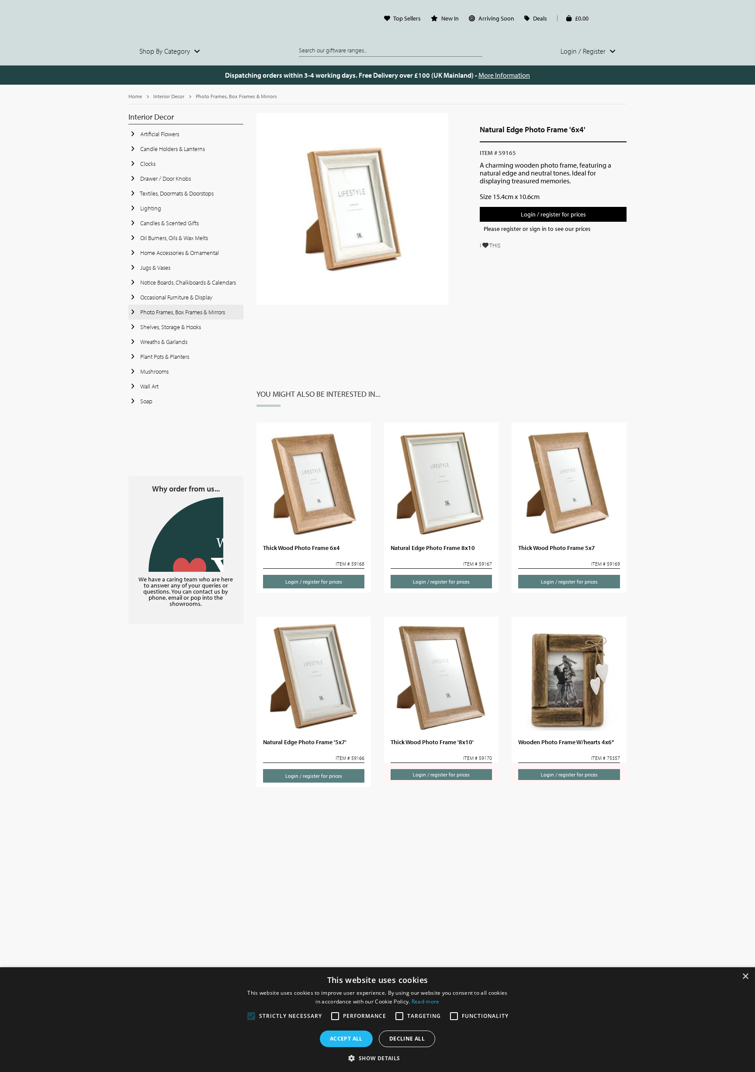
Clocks (147, 164)
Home (135, 96)
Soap (145, 401)
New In (450, 18)
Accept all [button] (346, 1038)
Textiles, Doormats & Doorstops (176, 193)
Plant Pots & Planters (164, 357)
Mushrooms (154, 371)
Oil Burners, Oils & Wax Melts (173, 238)
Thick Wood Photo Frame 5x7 (556, 548)
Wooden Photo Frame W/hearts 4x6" (566, 742)
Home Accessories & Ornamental (179, 253)
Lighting (150, 208)
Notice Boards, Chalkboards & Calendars (187, 282)
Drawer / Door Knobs (165, 178)
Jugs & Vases (154, 267)
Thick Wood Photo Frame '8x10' (432, 742)
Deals (540, 18)
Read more (426, 1001)
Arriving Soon (496, 18)
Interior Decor (168, 96)
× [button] (745, 976)
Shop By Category (165, 51)
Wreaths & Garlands (163, 342)
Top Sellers (407, 18)
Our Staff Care (186, 534)
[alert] (377, 1019)
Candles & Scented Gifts (169, 223)
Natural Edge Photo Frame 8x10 (433, 548)
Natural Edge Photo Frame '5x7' (304, 742)
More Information (504, 75)
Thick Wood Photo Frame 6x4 (301, 548)
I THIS (490, 245)
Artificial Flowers (159, 134)
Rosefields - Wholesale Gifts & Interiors (185, 20)
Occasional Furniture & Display (175, 297)
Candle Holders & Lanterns (172, 149)
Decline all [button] (407, 1038)
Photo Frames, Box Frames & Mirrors (236, 96)
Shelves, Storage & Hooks (170, 327)
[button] (377, 1058)
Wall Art (149, 386)
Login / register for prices (553, 214)
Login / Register (584, 51)
